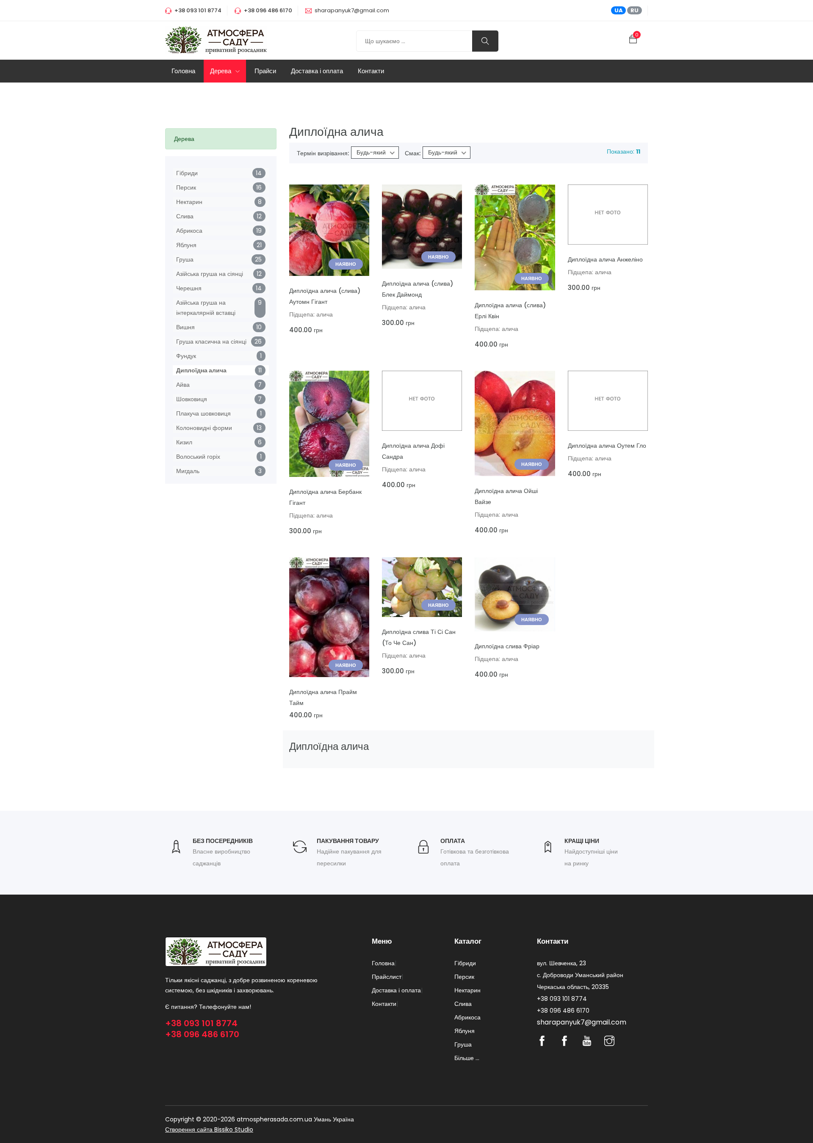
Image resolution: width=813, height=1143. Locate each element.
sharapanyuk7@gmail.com (352, 10)
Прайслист (386, 976)
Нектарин (189, 202)
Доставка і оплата (317, 70)
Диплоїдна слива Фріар (507, 646)
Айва (183, 384)
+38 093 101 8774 (201, 1023)
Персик (186, 187)
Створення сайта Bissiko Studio (209, 1129)
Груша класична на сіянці (211, 341)
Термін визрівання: (323, 153)
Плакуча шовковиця (203, 413)
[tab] (221, 138)
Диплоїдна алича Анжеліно (605, 259)
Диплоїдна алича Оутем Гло (607, 445)
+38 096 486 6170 (202, 1034)
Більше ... (466, 1058)
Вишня (185, 327)
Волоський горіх (198, 456)
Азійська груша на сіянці (209, 274)
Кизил (184, 442)
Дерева (221, 70)
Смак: (412, 153)
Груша (185, 259)
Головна (183, 70)
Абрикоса (189, 230)
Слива (185, 216)
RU (634, 10)
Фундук (186, 356)
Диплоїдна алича (201, 370)
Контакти (371, 70)
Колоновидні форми (204, 428)
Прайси (265, 70)
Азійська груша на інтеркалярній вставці (205, 307)
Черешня (189, 288)
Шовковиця (191, 399)
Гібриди (187, 173)
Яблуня (186, 245)
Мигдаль (187, 471)
